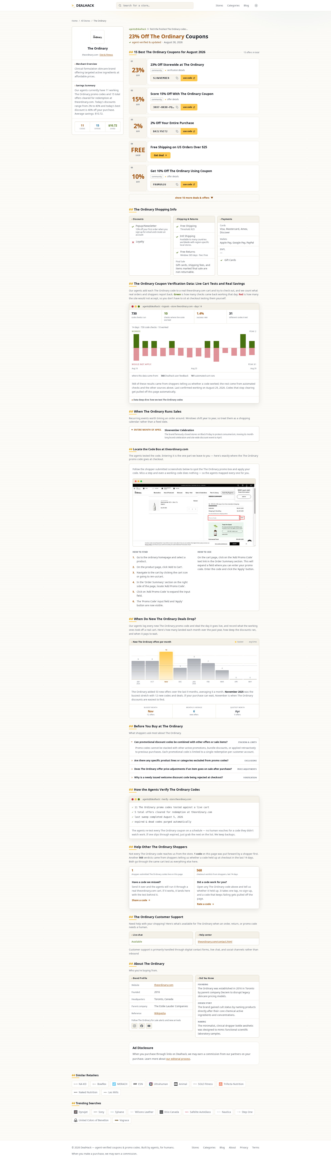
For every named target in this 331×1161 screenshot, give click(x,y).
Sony (101, 1112)
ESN (140, 1084)
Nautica (226, 1112)
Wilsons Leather (144, 1112)
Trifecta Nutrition (234, 1084)
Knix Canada (171, 1112)
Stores (219, 5)
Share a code (139, 900)
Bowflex (101, 1084)
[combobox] (154, 5)
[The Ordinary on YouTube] (149, 1026)
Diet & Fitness (106, 54)
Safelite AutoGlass (200, 1112)
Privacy (244, 1147)
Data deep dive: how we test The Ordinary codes (157, 399)
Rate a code (204, 904)
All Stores (85, 20)
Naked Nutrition (88, 1092)
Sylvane (119, 1112)
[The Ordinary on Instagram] (134, 1026)
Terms (255, 1147)
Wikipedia (160, 1013)
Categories (233, 5)
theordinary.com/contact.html (215, 941)
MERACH (122, 1084)
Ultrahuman (161, 1084)
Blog (246, 5)
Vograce (124, 1120)
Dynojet (83, 1112)
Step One (247, 1112)
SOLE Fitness (205, 1084)
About (232, 1147)
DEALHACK (83, 5)
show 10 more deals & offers (194, 197)
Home (75, 20)
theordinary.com (163, 985)
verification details (175, 70)
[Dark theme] (256, 5)
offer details (172, 99)
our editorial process (178, 1058)
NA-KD (82, 1084)
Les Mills (113, 1092)
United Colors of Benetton (94, 1120)
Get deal (159, 155)
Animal (183, 1084)
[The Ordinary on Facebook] (142, 1026)
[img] (194, 348)
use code (187, 77)
